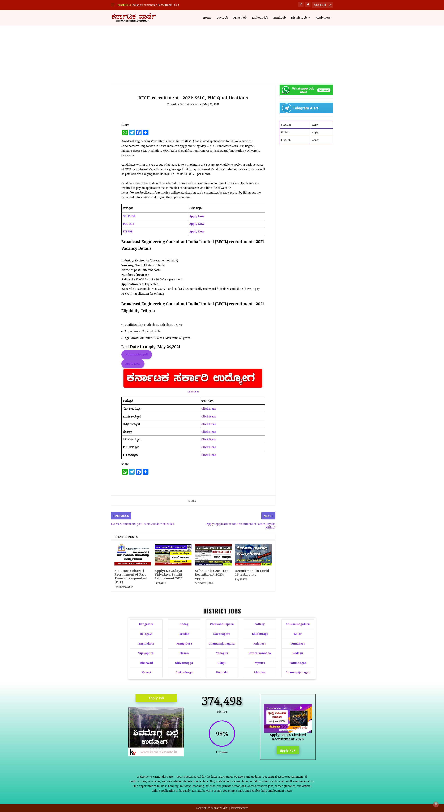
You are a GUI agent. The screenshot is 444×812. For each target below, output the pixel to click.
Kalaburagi (260, 634)
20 (153, 748)
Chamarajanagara (222, 643)
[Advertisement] (222, 51)
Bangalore (146, 624)
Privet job (240, 17)
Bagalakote (146, 643)
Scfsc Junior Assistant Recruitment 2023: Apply (212, 574)
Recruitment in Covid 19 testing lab (252, 573)
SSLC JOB (129, 216)
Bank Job (279, 17)
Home (207, 17)
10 (156, 744)
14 (168, 744)
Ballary (259, 624)
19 (150, 748)
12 (162, 744)
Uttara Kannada (260, 653)
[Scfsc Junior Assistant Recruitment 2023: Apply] (213, 554)
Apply (315, 124)
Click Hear (193, 391)
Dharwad (146, 663)
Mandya (260, 672)
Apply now (323, 17)
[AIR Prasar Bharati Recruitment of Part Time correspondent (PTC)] (132, 554)
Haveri (146, 672)
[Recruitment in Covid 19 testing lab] (253, 554)
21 (156, 748)
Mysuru (260, 663)
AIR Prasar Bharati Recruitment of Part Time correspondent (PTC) (130, 576)
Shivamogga (184, 663)
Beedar (184, 634)
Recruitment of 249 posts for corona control (157, 4)
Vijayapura (145, 653)
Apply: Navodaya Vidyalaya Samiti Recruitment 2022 (169, 574)
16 (174, 744)
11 (159, 744)
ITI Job (285, 132)
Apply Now (196, 216)
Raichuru (259, 643)
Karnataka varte (190, 104)
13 (165, 744)
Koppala (222, 672)
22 (159, 748)
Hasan (184, 653)
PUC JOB (128, 224)
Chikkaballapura (222, 624)
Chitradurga (184, 672)
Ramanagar (297, 663)
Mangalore (184, 643)
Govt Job (222, 17)
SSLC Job (286, 124)
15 (171, 744)
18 (180, 744)
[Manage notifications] (436, 804)
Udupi (221, 663)
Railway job (260, 17)
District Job (299, 17)
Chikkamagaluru (298, 624)
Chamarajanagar (298, 672)
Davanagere (221, 634)
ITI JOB (128, 231)
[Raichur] (156, 755)
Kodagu (297, 653)
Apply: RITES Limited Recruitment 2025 (288, 736)
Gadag (184, 624)
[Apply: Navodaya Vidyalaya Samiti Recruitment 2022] (173, 554)
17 (177, 744)
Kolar (298, 634)
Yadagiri (222, 653)
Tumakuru (297, 643)
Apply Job (156, 697)
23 (162, 748)
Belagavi (146, 634)
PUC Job (286, 140)
